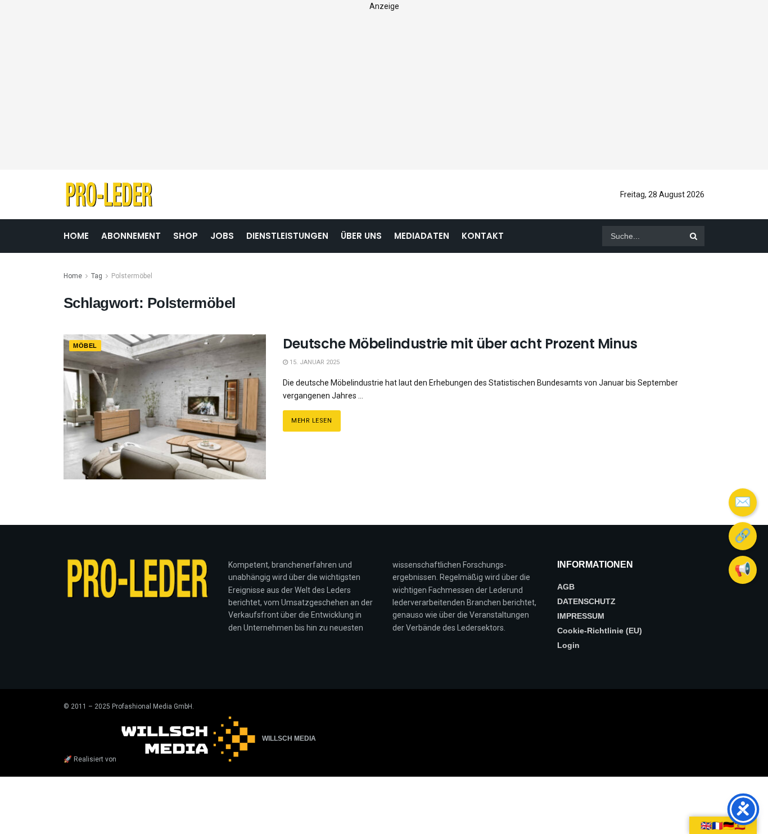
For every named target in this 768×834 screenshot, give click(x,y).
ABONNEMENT (131, 236)
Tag (96, 276)
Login (568, 645)
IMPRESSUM (580, 615)
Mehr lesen (316, 417)
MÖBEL (85, 345)
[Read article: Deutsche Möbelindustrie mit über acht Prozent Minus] (165, 406)
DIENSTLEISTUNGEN (287, 236)
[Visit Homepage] (109, 194)
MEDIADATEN (421, 236)
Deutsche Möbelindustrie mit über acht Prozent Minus (460, 343)
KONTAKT (483, 236)
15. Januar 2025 (314, 362)
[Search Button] (694, 236)
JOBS (222, 236)
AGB (566, 586)
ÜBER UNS (361, 236)
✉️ (742, 502)
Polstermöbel (131, 276)
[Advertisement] (384, 91)
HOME (76, 236)
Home (73, 276)
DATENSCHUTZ (586, 601)
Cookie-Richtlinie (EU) (599, 630)
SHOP (185, 236)
